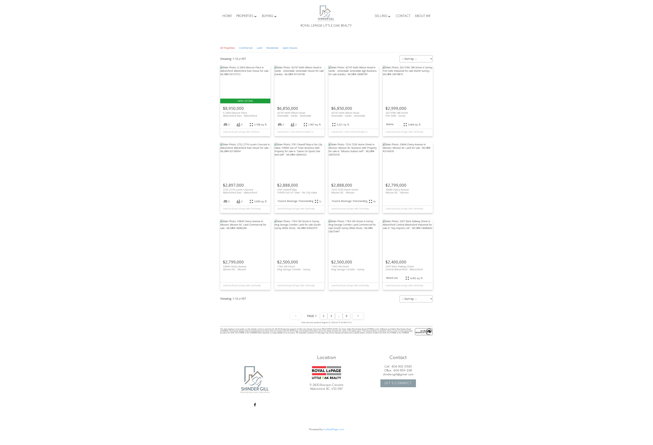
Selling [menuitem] (381, 16)
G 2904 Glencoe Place (240, 114)
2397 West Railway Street (404, 268)
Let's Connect (398, 383)
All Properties (227, 47)
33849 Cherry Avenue (397, 191)
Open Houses (289, 47)
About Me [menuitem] (423, 16)
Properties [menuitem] (244, 16)
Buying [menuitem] (267, 16)
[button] (255, 404)
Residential (272, 47)
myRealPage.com (333, 429)
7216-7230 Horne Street (344, 191)
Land (259, 47)
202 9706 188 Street (397, 114)
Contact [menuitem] (403, 16)
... (339, 316)
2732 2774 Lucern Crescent (240, 191)
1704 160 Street (293, 268)
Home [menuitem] (227, 16)
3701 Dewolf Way (297, 191)
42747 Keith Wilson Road (294, 114)
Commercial (245, 47)
